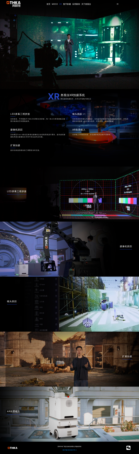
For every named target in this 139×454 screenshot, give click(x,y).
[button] (117, 4)
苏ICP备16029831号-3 (69, 450)
